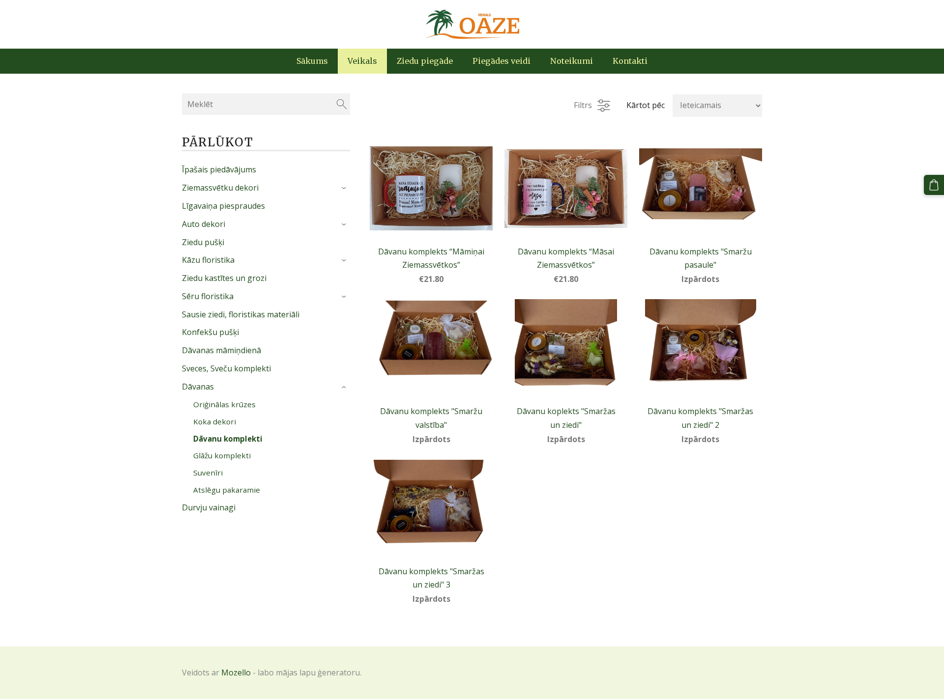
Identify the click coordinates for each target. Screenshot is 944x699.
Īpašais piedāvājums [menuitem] (219, 169)
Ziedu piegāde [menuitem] (425, 61)
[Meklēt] (342, 104)
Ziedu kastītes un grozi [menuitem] (224, 278)
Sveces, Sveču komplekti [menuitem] (226, 368)
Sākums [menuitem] (312, 61)
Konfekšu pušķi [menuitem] (210, 332)
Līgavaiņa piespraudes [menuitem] (223, 205)
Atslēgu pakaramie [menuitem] (226, 490)
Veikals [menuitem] (362, 61)
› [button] (345, 188)
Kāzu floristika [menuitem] (208, 259)
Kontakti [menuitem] (630, 61)
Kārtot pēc (645, 105)
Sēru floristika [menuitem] (208, 296)
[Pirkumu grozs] (934, 185)
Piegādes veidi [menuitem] (501, 61)
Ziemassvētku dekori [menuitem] (220, 187)
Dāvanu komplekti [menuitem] (228, 439)
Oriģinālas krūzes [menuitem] (224, 404)
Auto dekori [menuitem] (203, 224)
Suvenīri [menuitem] (208, 472)
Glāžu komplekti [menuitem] (222, 455)
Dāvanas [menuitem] (198, 386)
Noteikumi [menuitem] (571, 61)
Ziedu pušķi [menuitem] (203, 242)
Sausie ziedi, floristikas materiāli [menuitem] (240, 314)
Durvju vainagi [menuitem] (209, 507)
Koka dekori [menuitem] (214, 421)
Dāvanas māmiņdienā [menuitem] (221, 350)
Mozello (236, 672)
